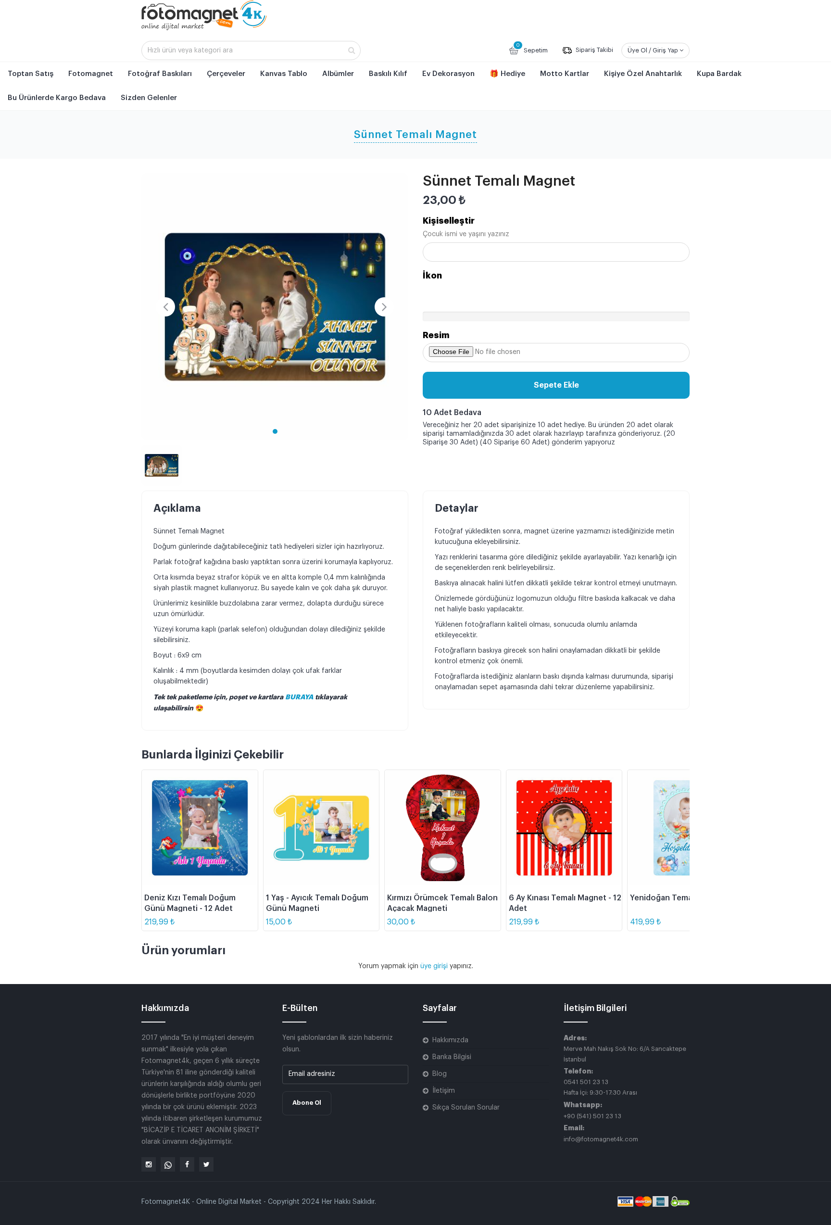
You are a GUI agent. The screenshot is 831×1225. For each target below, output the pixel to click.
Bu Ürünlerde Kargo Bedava (57, 97)
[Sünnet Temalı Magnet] (274, 306)
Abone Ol (306, 1102)
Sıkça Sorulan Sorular (466, 1107)
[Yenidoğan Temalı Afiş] (685, 828)
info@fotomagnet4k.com (601, 1139)
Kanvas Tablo (283, 73)
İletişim (443, 1090)
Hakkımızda (450, 1040)
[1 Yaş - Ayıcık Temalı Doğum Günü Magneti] (321, 828)
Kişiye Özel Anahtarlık (643, 73)
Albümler (338, 73)
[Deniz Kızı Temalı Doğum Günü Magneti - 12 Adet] (200, 828)
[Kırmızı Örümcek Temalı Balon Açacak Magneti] (443, 828)
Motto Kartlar (564, 73)
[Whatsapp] (168, 1164)
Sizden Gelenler (149, 97)
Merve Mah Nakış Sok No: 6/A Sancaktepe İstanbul (625, 1054)
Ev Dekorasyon (448, 73)
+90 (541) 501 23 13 (592, 1116)
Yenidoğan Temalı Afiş (671, 898)
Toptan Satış (30, 73)
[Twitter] (206, 1164)
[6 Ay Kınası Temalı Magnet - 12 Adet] (564, 828)
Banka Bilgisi (451, 1057)
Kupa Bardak (719, 73)
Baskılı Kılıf (388, 73)
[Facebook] (187, 1164)
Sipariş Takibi (593, 50)
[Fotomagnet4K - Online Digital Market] (204, 15)
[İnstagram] (148, 1164)
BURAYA (300, 697)
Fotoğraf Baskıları (160, 73)
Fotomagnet (90, 73)
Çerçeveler (226, 73)
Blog (439, 1074)
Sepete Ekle (556, 385)
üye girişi (435, 966)
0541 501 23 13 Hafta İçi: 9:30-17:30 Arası (600, 1087)
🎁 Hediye (507, 73)
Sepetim (532, 48)
